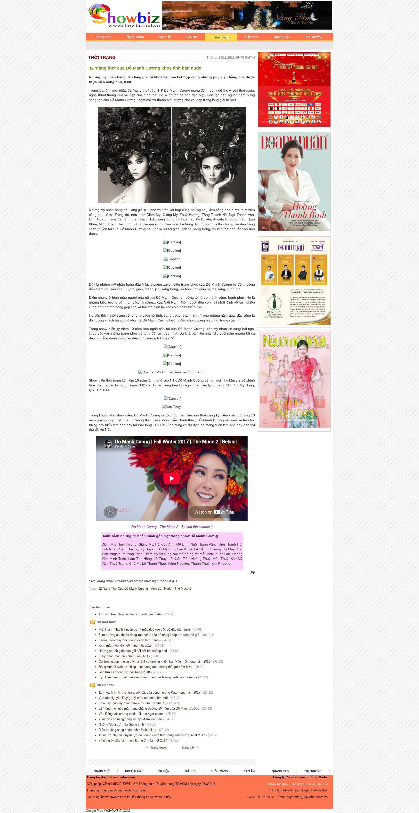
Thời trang (102, 57)
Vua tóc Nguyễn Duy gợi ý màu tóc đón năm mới (133, 698)
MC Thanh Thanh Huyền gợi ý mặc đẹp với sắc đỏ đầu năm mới (145, 629)
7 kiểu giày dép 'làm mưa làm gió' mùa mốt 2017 (133, 740)
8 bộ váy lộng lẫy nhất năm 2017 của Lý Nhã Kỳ (132, 703)
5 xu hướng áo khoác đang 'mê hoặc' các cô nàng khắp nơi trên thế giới (149, 635)
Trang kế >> (190, 747)
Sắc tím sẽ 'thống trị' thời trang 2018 (124, 672)
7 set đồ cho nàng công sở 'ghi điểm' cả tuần (130, 719)
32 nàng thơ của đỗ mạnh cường (123, 588)
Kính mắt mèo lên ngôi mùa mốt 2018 (125, 645)
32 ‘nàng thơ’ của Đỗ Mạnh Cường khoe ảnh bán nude (145, 68)
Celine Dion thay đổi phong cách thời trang (129, 640)
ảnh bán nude (161, 588)
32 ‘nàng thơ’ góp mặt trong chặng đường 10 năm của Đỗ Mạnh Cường (149, 708)
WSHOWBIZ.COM (117, 811)
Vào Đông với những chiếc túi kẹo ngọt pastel (131, 714)
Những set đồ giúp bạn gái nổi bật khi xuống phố (133, 651)
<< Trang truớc (156, 747)
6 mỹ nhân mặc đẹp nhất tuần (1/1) (123, 656)
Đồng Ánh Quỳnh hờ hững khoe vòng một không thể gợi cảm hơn (146, 667)
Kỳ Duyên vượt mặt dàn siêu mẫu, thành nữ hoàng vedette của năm (147, 677)
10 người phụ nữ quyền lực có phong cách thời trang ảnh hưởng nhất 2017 (152, 735)
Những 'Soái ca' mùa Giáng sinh (121, 724)
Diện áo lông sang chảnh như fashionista (127, 730)
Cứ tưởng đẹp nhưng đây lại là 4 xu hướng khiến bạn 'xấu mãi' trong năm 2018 (154, 661)
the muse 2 (183, 588)
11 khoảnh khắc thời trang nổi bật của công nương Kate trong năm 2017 (149, 692)
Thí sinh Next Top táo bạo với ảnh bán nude (130, 614)
